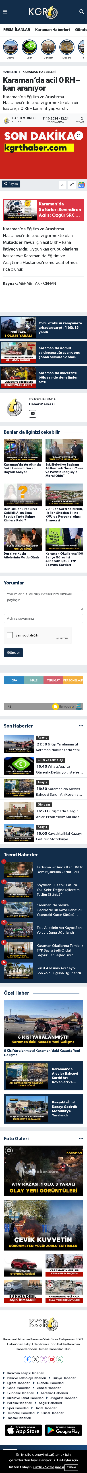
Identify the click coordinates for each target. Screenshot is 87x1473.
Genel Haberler (18, 1388)
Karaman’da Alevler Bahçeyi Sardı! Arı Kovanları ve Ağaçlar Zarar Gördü (58, 792)
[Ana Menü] (5, 12)
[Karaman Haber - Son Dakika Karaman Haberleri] (43, 12)
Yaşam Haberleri (19, 1418)
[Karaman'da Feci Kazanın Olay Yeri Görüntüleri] (64, 1291)
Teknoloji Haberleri (21, 1413)
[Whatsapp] (59, 1359)
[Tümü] (81, 726)
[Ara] (81, 12)
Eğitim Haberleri (18, 1383)
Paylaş (13, 183)
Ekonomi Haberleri (50, 1383)
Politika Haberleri (19, 1403)
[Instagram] (43, 1359)
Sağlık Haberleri (50, 1403)
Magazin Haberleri (63, 1398)
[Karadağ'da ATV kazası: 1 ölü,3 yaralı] (43, 1171)
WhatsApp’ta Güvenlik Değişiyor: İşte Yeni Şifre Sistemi (59, 770)
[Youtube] (51, 1359)
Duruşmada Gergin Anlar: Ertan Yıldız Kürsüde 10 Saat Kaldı (58, 814)
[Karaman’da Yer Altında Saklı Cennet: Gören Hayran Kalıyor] (23, 450)
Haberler (10, 72)
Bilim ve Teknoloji (50, 760)
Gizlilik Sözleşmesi (48, 1467)
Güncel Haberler (49, 1388)
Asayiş (42, 737)
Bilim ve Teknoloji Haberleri (26, 1378)
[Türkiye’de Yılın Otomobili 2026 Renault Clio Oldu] (23, 1265)
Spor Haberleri (18, 1408)
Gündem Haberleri (20, 1393)
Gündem (44, 804)
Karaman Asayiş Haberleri (25, 1373)
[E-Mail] (32, 414)
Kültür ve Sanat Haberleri (25, 1398)
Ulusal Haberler (52, 1413)
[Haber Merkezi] (14, 407)
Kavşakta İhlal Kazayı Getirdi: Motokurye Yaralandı (59, 837)
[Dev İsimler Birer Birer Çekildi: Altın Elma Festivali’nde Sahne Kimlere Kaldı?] (23, 495)
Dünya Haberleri (64, 1378)
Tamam (71, 1467)
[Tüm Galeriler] (81, 1139)
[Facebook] (27, 1359)
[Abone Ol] (81, 185)
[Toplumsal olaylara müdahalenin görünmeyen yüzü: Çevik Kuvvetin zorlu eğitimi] (43, 1225)
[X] (35, 1359)
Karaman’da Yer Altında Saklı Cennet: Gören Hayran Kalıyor (22, 468)
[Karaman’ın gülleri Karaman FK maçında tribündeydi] (64, 1265)
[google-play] (63, 1431)
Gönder (13, 653)
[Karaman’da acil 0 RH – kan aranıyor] (43, 153)
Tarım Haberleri (46, 1408)
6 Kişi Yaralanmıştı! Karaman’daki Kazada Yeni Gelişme (58, 747)
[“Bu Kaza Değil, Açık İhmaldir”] (23, 1291)
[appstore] (24, 1431)
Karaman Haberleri (52, 30)
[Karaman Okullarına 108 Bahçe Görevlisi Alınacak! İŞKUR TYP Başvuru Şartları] (64, 539)
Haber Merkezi (41, 404)
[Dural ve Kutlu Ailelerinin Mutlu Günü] (23, 539)
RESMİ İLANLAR (16, 30)
